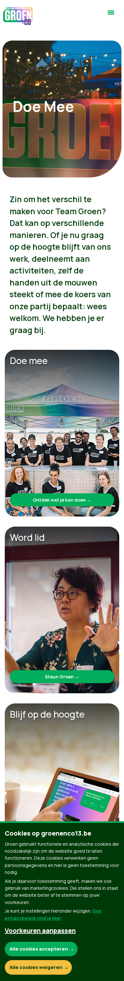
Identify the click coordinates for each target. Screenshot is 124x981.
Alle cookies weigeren (36, 967)
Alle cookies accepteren (39, 949)
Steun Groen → (62, 677)
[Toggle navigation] (111, 15)
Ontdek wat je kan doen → (62, 500)
